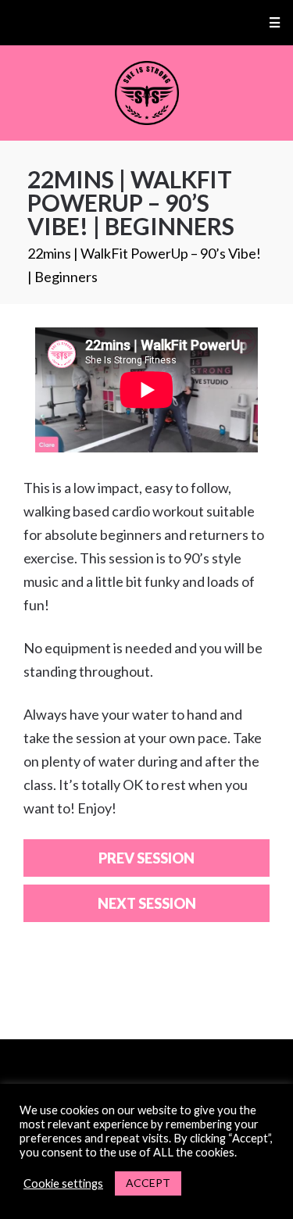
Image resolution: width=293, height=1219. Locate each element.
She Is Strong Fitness (146, 93)
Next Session (147, 903)
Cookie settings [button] (63, 1183)
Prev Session (146, 858)
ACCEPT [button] (148, 1182)
